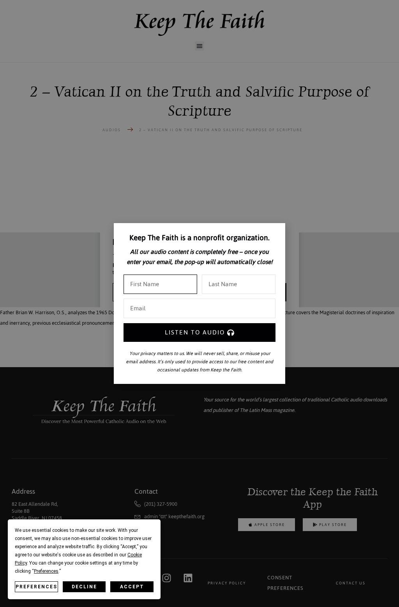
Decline (84, 586)
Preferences (36, 586)
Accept (132, 586)
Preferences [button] (46, 571)
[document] (199, 303)
